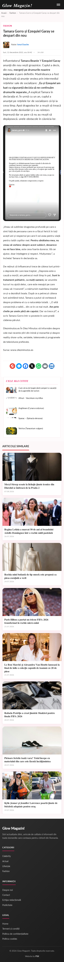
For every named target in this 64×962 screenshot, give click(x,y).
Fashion (12, 13)
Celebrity (6, 856)
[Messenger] (19, 366)
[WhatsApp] (38, 366)
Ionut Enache (23, 45)
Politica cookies (9, 939)
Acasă (3, 13)
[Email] (45, 366)
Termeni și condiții (10, 929)
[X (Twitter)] (32, 366)
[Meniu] (58, 4)
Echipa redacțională (11, 900)
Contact (6, 895)
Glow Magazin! (13, 828)
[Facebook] (25, 366)
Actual (5, 861)
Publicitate (7, 905)
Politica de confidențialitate (15, 934)
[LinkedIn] (51, 366)
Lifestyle (6, 866)
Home (5, 924)
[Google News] (12, 366)
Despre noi (7, 890)
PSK (37, 956)
